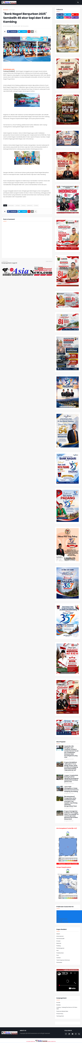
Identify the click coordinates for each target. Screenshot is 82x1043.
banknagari (12, 9)
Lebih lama (49, 261)
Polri (57, 955)
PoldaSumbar (60, 953)
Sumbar (36, 205)
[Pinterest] (29, 31)
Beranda (5, 9)
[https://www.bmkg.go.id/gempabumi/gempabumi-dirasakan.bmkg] (67, 899)
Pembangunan (60, 948)
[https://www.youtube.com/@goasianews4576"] (27, 275)
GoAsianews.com (8, 69)
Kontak (58, 1002)
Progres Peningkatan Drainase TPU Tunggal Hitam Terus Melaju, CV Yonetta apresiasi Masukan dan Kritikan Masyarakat (71, 815)
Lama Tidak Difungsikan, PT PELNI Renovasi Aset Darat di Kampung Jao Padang (71, 789)
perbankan (29, 205)
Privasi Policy (59, 1013)
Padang (23, 205)
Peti (57, 950)
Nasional (58, 943)
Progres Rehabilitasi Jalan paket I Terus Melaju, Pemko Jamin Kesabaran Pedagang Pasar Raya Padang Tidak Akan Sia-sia (71, 766)
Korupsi (58, 941)
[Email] (32, 31)
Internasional (59, 936)
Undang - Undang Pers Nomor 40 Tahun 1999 (66, 1008)
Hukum (58, 934)
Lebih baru (5, 261)
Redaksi (58, 1005)
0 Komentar (25, 26)
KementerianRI (60, 938)
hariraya (18, 205)
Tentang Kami (60, 1016)
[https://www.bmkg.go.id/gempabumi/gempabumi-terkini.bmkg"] (67, 862)
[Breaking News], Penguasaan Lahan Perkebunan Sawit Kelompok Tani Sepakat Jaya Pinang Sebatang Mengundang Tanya (70, 801)
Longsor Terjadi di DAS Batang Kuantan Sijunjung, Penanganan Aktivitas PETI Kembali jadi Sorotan (71, 778)
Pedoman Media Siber (62, 1011)
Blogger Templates (7, 1039)
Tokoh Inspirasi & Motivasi (63, 960)
